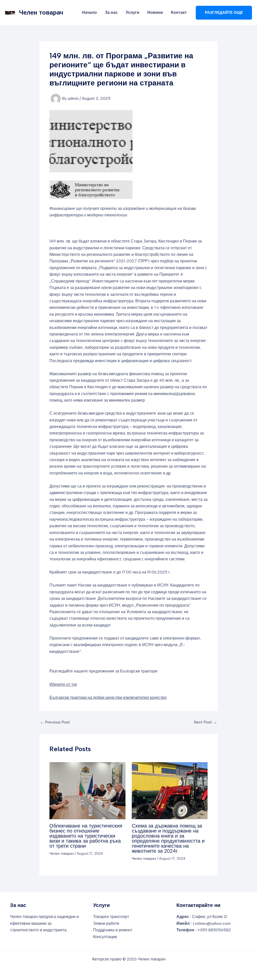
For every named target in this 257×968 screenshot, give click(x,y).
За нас (111, 12)
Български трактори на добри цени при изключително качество (108, 697)
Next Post (205, 722)
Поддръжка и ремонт (112, 930)
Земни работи (106, 923)
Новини (155, 12)
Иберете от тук (63, 684)
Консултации (105, 936)
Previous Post (55, 722)
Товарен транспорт (111, 916)
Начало (89, 12)
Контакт (179, 12)
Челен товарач (41, 12)
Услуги (132, 12)
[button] (224, 13)
